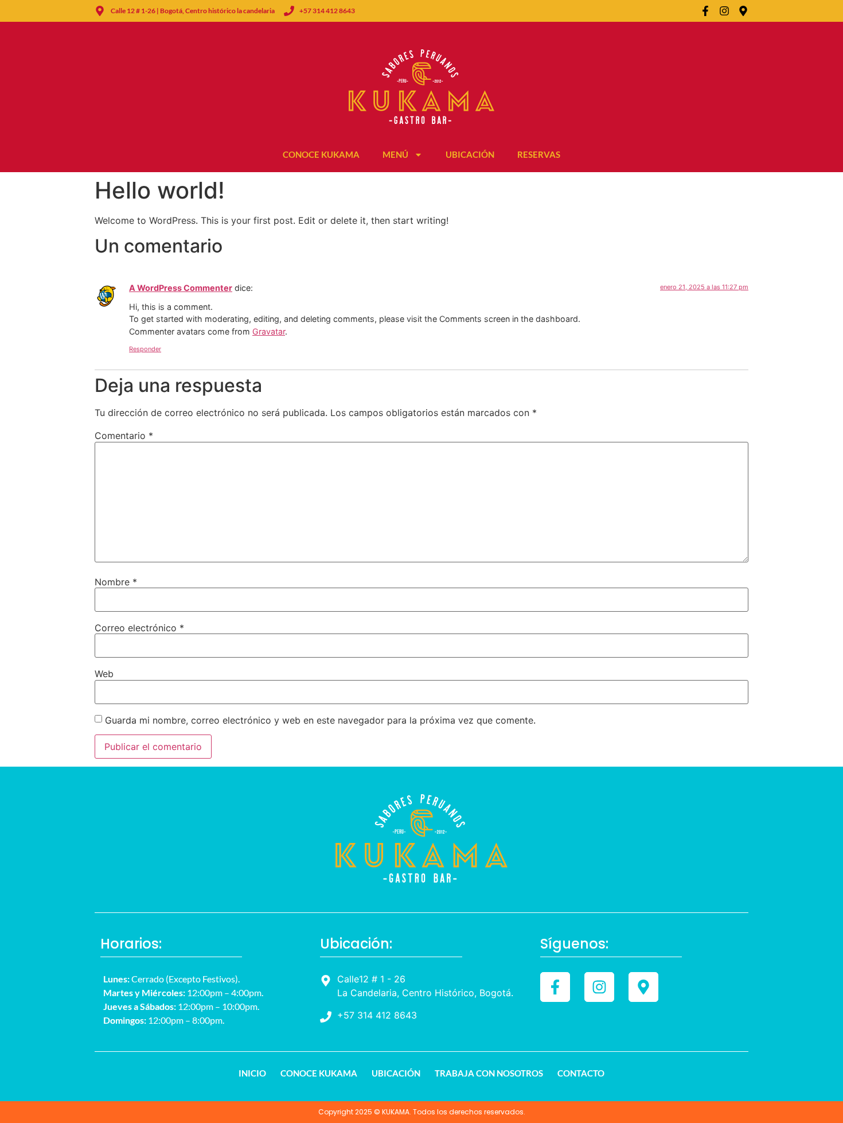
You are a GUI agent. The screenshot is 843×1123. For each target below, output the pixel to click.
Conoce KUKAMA (321, 154)
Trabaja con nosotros (489, 1073)
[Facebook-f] (705, 11)
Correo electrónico (139, 627)
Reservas (538, 154)
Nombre (116, 581)
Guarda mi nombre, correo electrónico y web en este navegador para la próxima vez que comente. (320, 720)
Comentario (124, 435)
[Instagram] (724, 11)
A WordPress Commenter (180, 288)
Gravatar (268, 331)
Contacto (580, 1073)
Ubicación (470, 154)
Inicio (252, 1073)
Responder (145, 349)
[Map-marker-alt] (743, 11)
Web (104, 673)
